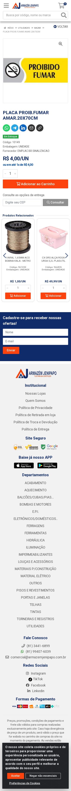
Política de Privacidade (35, 408)
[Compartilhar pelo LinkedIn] (23, 127)
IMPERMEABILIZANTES (35, 554)
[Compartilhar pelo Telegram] (14, 127)
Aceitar (15, 775)
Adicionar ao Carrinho (37, 184)
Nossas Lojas (35, 393)
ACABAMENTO (35, 483)
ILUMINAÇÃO (35, 547)
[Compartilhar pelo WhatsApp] (6, 127)
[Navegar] (4, 256)
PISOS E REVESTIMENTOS (35, 590)
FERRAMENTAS (36, 533)
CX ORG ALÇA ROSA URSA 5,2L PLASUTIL (53, 259)
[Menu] (6, 5)
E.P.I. (35, 512)
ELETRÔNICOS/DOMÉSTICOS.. (36, 519)
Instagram (38, 673)
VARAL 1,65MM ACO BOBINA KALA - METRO (18, 259)
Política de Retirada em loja (35, 415)
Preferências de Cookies (24, 783)
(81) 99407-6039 (38, 651)
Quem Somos (35, 401)
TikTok (37, 679)
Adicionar (19, 295)
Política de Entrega (35, 429)
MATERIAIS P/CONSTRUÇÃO (35, 569)
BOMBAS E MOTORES (35, 504)
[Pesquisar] (64, 15)
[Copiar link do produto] (39, 127)
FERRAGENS (35, 526)
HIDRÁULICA (36, 540)
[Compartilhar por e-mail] (31, 127)
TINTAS (35, 612)
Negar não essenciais (43, 775)
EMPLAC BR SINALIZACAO (33, 150)
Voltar (62, 26)
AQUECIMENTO (35, 490)
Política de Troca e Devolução (35, 422)
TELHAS (35, 605)
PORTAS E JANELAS (35, 597)
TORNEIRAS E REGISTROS (35, 619)
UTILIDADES (35, 626)
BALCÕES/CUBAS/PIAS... (35, 497)
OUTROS (35, 583)
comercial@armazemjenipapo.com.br (38, 657)
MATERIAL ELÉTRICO (36, 576)
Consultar (57, 202)
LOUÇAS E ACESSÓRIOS (35, 562)
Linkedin (37, 691)
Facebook (38, 685)
